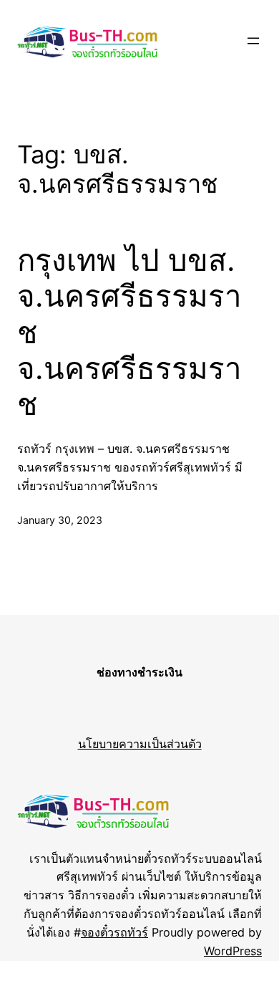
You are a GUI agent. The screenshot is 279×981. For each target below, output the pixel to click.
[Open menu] (253, 40)
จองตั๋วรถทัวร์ (114, 932)
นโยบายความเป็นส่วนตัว (140, 744)
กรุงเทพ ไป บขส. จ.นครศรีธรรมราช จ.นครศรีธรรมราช (129, 332)
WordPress (233, 951)
